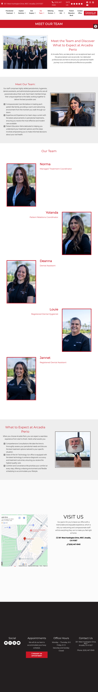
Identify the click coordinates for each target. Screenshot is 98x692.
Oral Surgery (31, 12)
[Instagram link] (90, 2)
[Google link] (93, 2)
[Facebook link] (87, 2)
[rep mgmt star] (82, 4)
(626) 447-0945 (74, 544)
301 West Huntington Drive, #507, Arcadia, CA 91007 (23, 4)
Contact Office (79, 12)
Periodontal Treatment (9, 12)
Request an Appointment (90, 13)
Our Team (41, 12)
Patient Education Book (71, 13)
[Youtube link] (87, 5)
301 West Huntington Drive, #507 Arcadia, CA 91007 (86, 643)
